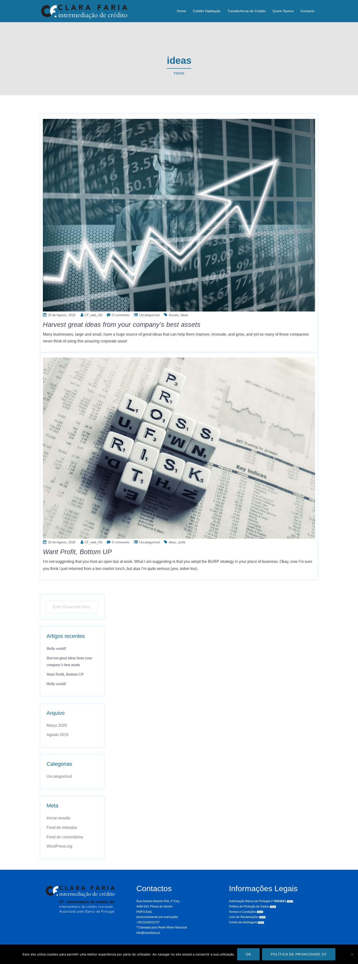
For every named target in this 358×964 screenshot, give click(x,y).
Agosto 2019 (57, 735)
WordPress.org (59, 846)
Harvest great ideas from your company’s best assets (121, 324)
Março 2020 (57, 725)
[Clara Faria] (84, 11)
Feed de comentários (65, 837)
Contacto (307, 11)
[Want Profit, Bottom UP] (179, 448)
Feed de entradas (62, 827)
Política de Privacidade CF (299, 954)
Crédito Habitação (207, 11)
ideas (184, 315)
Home (181, 11)
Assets (174, 315)
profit (181, 542)
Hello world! (56, 648)
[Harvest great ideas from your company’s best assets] (179, 215)
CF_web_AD (93, 315)
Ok (248, 954)
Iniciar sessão (58, 818)
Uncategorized (149, 315)
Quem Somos (283, 11)
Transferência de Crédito (246, 11)
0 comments (121, 315)
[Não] (351, 954)
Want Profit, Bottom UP (77, 552)
